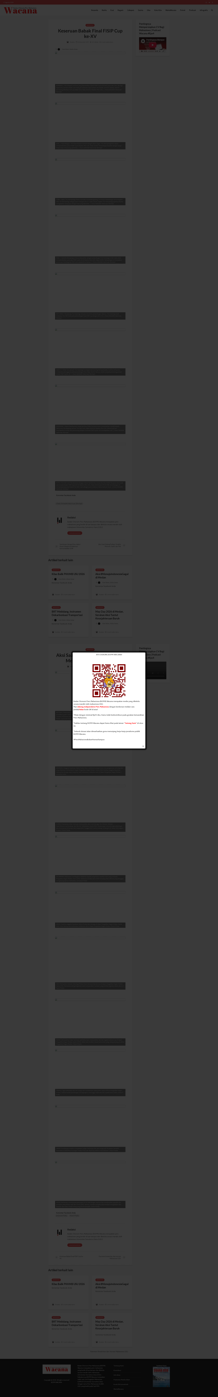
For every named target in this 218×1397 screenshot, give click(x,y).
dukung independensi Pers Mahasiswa (93, 707)
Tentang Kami (130, 723)
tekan (81, 709)
